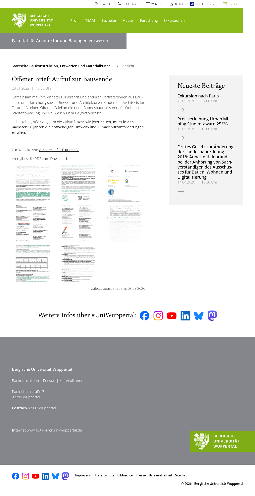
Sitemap (181, 475)
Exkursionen (174, 20)
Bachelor (109, 20)
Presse (141, 475)
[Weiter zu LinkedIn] (185, 315)
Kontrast (105, 4)
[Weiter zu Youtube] (172, 315)
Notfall (178, 4)
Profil (74, 20)
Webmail (156, 4)
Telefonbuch (130, 4)
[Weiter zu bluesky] (199, 315)
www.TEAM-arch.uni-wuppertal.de (54, 430)
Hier (15, 158)
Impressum (83, 475)
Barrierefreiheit (160, 475)
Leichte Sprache (205, 4)
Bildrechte (125, 475)
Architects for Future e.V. (59, 149)
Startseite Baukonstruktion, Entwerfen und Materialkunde (62, 65)
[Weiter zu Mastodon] (212, 315)
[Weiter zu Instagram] (158, 315)
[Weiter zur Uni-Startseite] (39, 20)
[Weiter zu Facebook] (144, 315)
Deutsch (234, 4)
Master (128, 20)
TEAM (90, 20)
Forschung (149, 20)
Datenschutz (104, 475)
